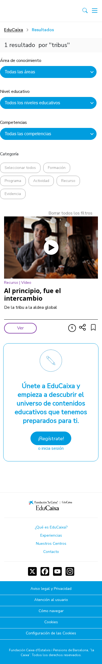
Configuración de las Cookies (51, 633)
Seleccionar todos (20, 167)
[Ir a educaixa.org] (28, 11)
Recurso (68, 180)
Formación (57, 167)
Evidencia (13, 193)
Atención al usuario (51, 600)
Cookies (51, 622)
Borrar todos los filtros (70, 213)
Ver (20, 328)
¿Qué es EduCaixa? (51, 527)
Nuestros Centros (51, 543)
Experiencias (51, 535)
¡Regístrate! (51, 438)
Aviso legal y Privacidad (51, 589)
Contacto (51, 551)
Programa (13, 180)
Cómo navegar (51, 611)
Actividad (41, 180)
